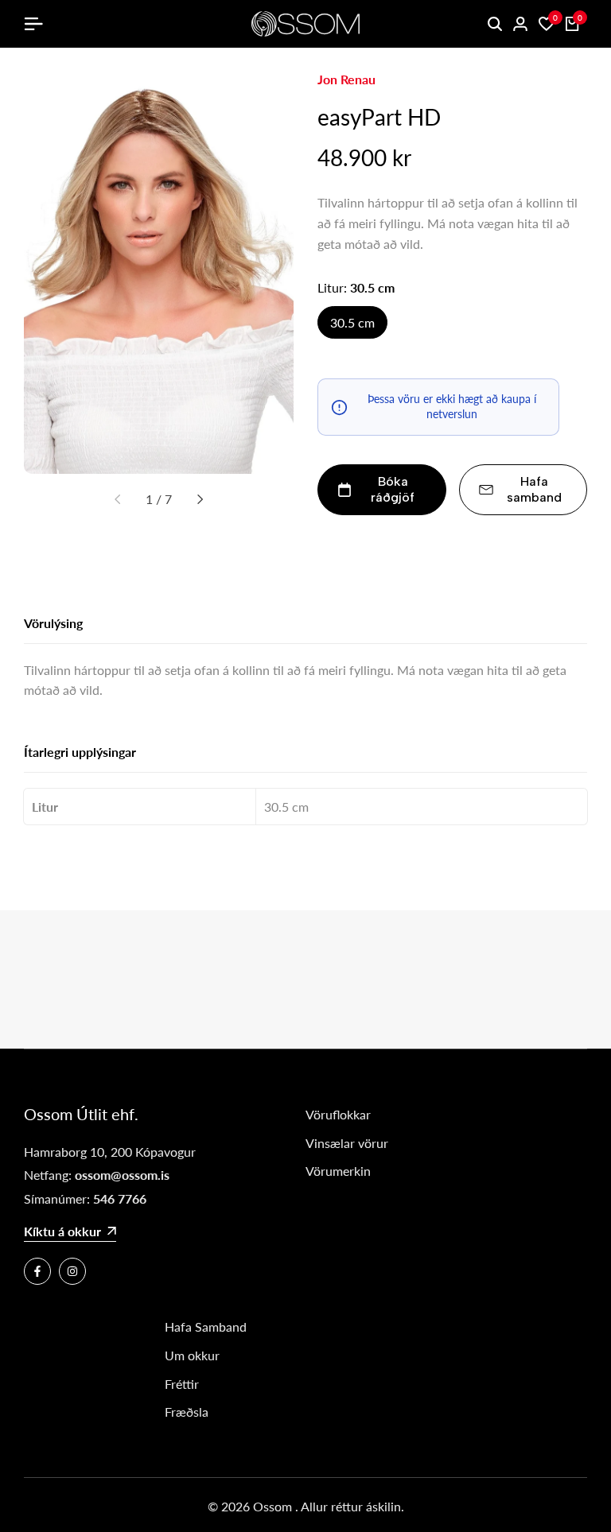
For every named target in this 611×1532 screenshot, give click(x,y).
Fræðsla (186, 1411)
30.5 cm (352, 322)
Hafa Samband (206, 1326)
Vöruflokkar (338, 1114)
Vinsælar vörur (347, 1142)
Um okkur (192, 1355)
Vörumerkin (338, 1170)
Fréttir (182, 1383)
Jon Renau (346, 79)
